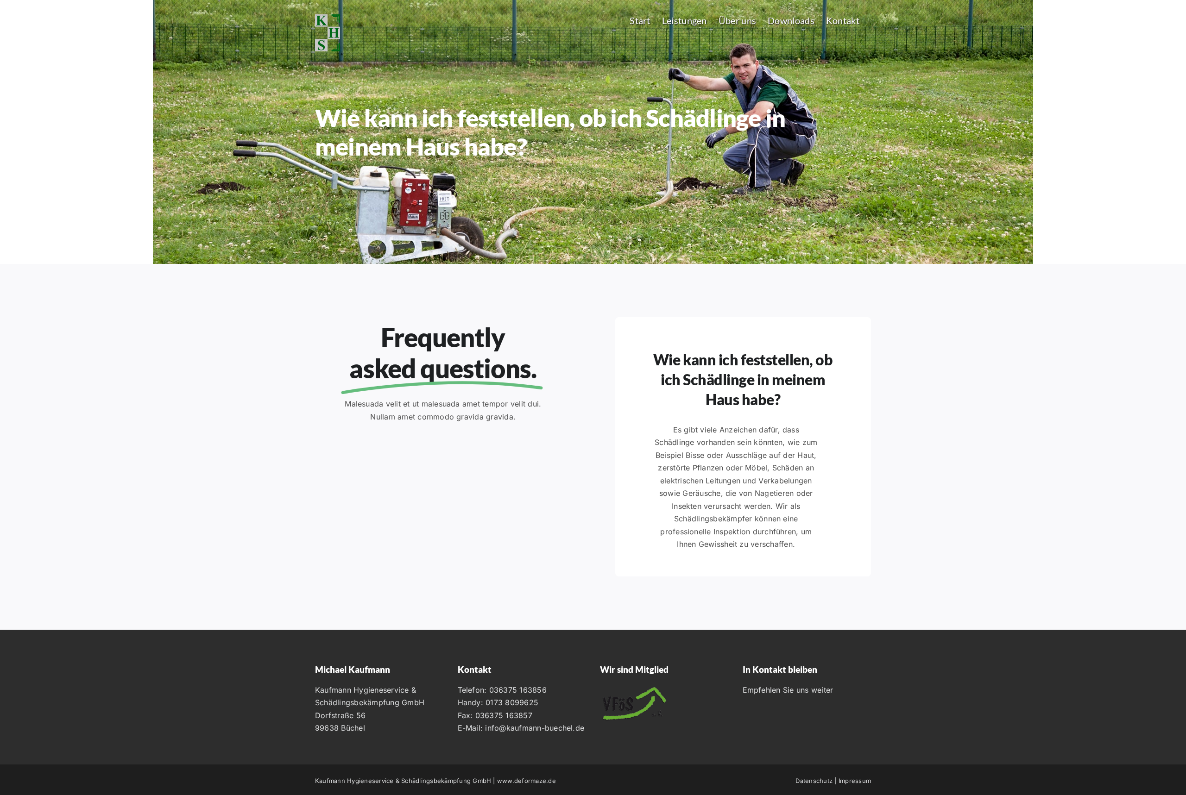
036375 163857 (503, 715)
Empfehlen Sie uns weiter (788, 690)
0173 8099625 (512, 702)
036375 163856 (518, 690)
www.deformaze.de (526, 780)
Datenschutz (814, 780)
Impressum (855, 780)
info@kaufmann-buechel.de (534, 727)
